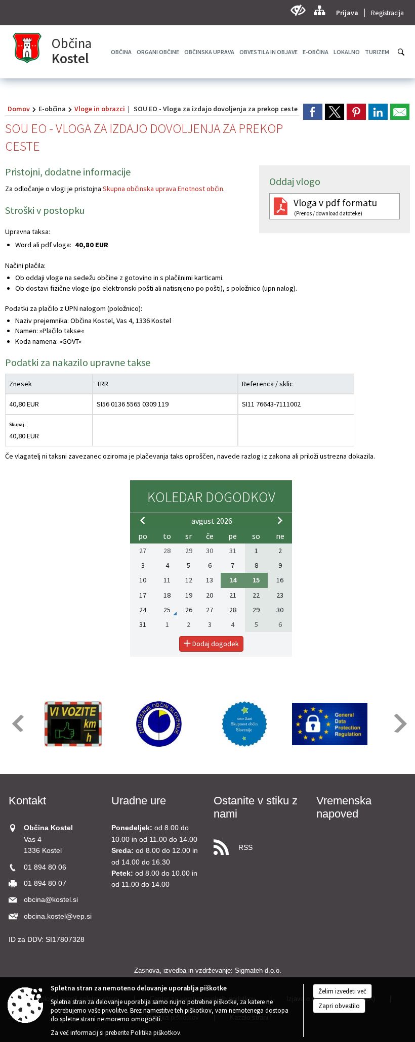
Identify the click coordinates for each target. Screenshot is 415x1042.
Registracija (387, 13)
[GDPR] (329, 724)
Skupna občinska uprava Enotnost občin (163, 188)
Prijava (347, 13)
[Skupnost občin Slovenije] (244, 724)
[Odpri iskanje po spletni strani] (401, 52)
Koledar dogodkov (211, 497)
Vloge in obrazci (99, 108)
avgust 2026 (211, 521)
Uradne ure (138, 800)
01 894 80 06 (45, 867)
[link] (313, 112)
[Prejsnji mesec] (143, 520)
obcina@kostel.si (51, 899)
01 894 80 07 (45, 883)
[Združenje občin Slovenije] (159, 724)
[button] (17, 723)
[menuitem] (158, 51)
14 (232, 579)
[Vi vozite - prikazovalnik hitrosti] (73, 724)
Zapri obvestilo (339, 1006)
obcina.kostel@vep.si (58, 916)
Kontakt (27, 800)
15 (256, 579)
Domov (19, 108)
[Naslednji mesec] (280, 520)
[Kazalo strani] (319, 10)
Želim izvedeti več (342, 991)
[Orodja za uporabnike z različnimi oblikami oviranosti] (298, 10)
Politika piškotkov (155, 1032)
